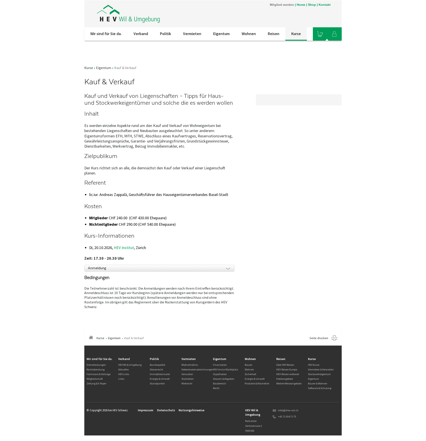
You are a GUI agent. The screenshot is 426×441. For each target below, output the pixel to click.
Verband (141, 33)
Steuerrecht (156, 369)
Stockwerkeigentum (319, 374)
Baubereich (219, 383)
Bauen (248, 364)
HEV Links (123, 374)
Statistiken (187, 378)
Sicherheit (250, 374)
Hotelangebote (284, 378)
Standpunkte (157, 383)
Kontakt (325, 4)
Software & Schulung (319, 388)
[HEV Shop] (320, 34)
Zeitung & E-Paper (96, 383)
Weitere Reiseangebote (289, 383)
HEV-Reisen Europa (286, 369)
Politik (165, 33)
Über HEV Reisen (285, 364)
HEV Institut (124, 247)
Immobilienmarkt (160, 374)
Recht (216, 388)
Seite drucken (319, 338)
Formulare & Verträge (98, 374)
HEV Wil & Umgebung (130, 364)
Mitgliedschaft (95, 378)
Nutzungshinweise (191, 410)
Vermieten (192, 33)
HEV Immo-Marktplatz (225, 369)
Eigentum (221, 33)
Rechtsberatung (96, 369)
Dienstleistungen (96, 364)
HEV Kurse (313, 364)
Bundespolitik (157, 364)
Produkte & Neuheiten (257, 383)
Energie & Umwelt (160, 378)
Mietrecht (186, 383)
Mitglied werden (282, 4)
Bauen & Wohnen (317, 383)
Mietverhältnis (189, 364)
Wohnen (249, 33)
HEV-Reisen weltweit (287, 374)
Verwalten (187, 374)
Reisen (273, 33)
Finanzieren (220, 364)
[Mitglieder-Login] (334, 34)
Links (121, 378)
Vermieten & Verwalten (321, 369)
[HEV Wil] (144, 13)
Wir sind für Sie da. (106, 33)
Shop (312, 4)
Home (301, 4)
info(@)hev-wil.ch (288, 410)
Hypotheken (220, 374)
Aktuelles (123, 369)
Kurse (296, 33)
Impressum (145, 410)
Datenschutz (166, 410)
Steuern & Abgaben (223, 378)
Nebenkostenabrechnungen (197, 369)
